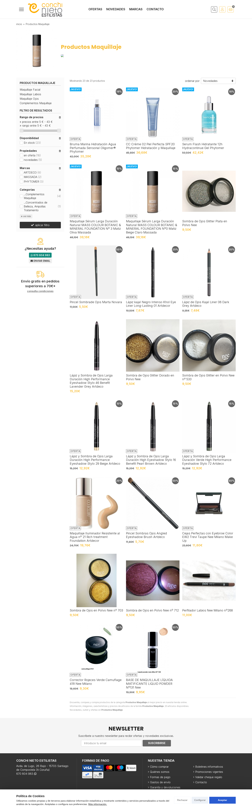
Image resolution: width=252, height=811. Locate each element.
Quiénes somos (159, 771)
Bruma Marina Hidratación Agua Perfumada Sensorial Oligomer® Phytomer (93, 147)
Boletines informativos (209, 766)
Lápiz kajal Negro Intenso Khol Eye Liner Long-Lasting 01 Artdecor (151, 304)
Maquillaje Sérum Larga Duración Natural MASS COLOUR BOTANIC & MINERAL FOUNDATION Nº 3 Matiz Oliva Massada (95, 226)
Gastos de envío (160, 782)
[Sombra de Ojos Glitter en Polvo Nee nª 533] (209, 345)
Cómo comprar (159, 766)
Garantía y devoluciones (165, 787)
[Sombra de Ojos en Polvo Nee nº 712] (152, 580)
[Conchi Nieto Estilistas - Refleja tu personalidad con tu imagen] (45, 9)
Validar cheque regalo (208, 777)
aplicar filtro (42, 225)
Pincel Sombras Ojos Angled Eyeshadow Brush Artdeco (146, 535)
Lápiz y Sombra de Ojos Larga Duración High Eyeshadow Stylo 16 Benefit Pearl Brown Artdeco (151, 459)
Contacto (201, 782)
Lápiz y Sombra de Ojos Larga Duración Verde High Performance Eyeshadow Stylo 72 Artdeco (206, 459)
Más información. (97, 804)
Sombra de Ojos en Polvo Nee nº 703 (96, 610)
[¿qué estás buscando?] (214, 9)
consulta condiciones (40, 291)
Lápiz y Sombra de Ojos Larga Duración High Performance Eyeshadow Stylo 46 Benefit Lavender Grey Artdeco (91, 381)
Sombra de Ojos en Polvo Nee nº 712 (152, 610)
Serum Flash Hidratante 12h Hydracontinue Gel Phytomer (203, 146)
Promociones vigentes (209, 771)
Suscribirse (156, 743)
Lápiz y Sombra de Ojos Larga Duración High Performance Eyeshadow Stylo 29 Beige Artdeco (95, 459)
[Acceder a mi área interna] (222, 9)
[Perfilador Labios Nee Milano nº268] (209, 580)
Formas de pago (160, 777)
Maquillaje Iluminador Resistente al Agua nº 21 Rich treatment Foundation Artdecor (95, 536)
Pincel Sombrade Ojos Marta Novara (96, 302)
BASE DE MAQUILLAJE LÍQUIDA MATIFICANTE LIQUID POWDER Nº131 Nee (149, 683)
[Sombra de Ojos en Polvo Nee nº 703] (96, 580)
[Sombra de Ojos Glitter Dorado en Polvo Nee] (152, 345)
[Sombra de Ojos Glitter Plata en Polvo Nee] (209, 191)
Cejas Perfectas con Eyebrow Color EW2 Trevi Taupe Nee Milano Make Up (207, 536)
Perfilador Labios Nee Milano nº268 (207, 610)
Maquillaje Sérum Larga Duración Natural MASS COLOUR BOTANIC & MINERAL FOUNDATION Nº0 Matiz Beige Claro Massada (151, 226)
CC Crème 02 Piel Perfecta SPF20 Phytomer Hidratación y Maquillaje (150, 146)
